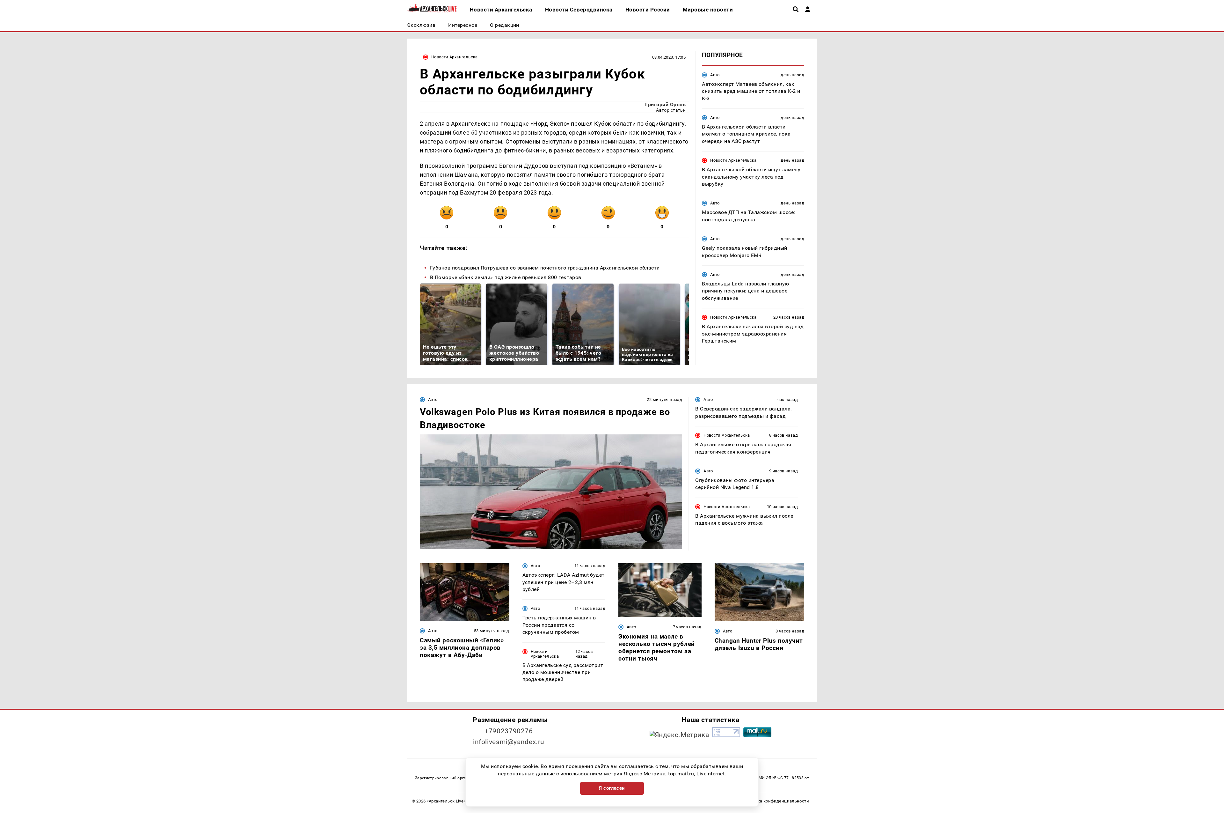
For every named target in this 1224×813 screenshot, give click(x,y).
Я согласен (612, 788)
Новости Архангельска (454, 57)
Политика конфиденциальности (775, 801)
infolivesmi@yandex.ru (508, 742)
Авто (715, 74)
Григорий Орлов (665, 104)
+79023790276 (508, 731)
